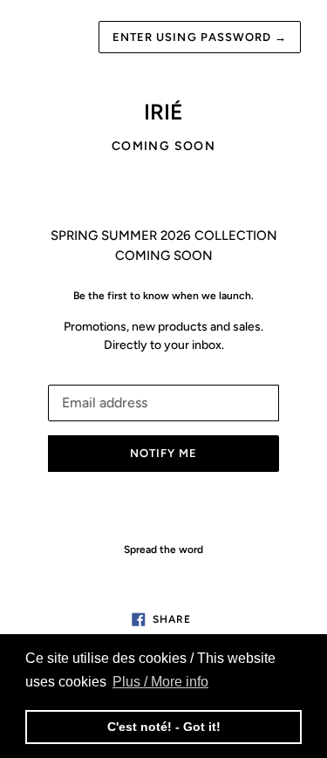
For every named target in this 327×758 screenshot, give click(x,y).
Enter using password (199, 37)
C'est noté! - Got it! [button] (164, 727)
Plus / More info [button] (160, 681)
